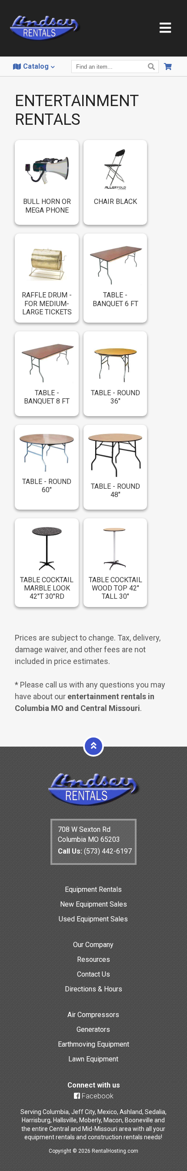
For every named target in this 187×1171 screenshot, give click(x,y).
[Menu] (165, 28)
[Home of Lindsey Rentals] (94, 804)
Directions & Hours (93, 989)
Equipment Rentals (93, 889)
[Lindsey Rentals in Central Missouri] (45, 29)
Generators (93, 1029)
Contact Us (93, 974)
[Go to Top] (93, 746)
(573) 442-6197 (95, 851)
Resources (93, 959)
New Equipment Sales (93, 904)
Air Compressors (93, 1015)
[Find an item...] (152, 66)
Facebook (97, 1096)
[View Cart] (169, 67)
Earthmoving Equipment (93, 1044)
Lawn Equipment (93, 1059)
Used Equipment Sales (93, 919)
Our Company (93, 945)
